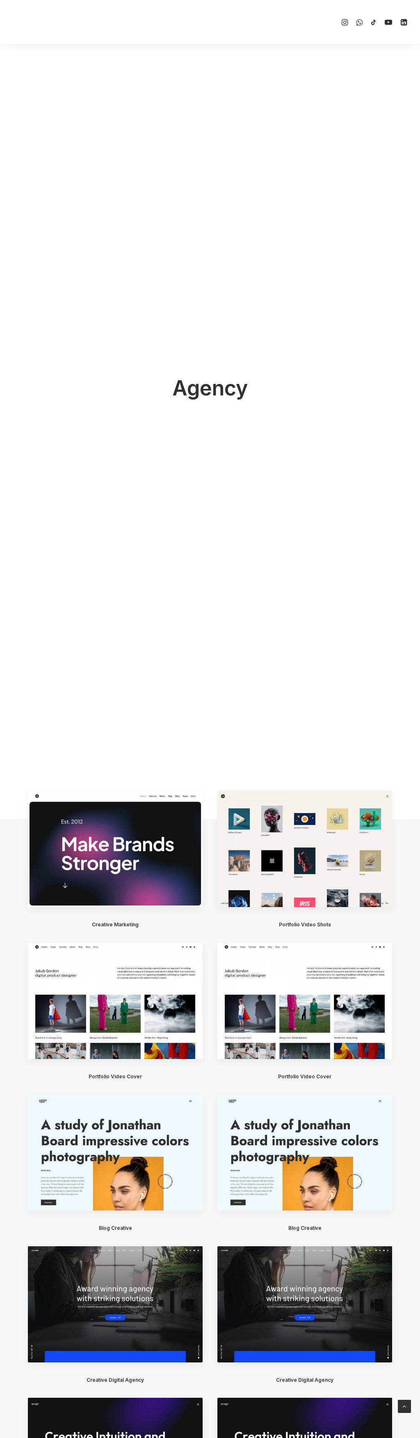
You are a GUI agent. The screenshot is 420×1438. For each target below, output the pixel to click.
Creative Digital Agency (115, 1380)
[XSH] (37, 22)
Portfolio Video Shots (305, 924)
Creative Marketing (115, 924)
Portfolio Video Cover (115, 1076)
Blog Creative (115, 1228)
